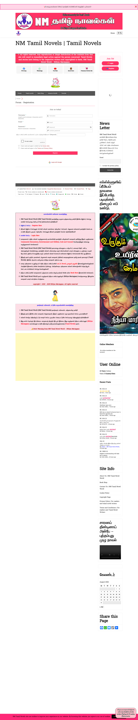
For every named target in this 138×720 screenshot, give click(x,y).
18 (104, 597)
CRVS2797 (104, 424)
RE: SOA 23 (103, 389)
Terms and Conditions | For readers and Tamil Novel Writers (110, 510)
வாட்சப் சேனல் (61, 263)
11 (104, 594)
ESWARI (104, 400)
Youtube (63, 93)
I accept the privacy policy (110, 166)
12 (107, 594)
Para (103, 393)
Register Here (37, 225)
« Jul (101, 607)
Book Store (74, 272)
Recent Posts (69, 189)
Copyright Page (105, 497)
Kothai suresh (105, 438)
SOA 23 (28, 189)
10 (101, 594)
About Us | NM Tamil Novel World (109, 477)
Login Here (35, 235)
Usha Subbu (105, 407)
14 (113, 594)
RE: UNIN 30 (104, 451)
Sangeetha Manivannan (54, 189)
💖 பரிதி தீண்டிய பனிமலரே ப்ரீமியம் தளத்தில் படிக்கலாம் (67, 7)
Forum (19, 93)
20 (110, 597)
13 (110, 594)
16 (119, 594)
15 (116, 594)
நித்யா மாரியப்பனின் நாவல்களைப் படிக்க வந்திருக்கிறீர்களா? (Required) (36, 134)
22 (116, 597)
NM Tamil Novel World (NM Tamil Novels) (36, 310)
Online (105, 371)
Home (113, 33)
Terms (39, 148)
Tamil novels (29, 93)
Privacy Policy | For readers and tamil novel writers (109, 502)
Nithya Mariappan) (71, 276)
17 (101, 597)
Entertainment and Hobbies (49, 242)
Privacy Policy (48, 148)
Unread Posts (80, 189)
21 (113, 597)
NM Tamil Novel (27, 219)
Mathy (103, 431)
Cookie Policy (104, 493)
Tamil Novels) (70, 323)
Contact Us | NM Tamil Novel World (110, 487)
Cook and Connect (67, 242)
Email (101, 157)
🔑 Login (110, 63)
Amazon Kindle (52, 93)
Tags (89, 189)
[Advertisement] (55, 357)
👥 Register (110, 68)
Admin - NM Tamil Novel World (110, 447)
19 (107, 597)
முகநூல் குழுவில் (72, 263)
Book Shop (41, 93)
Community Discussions (29, 242)
